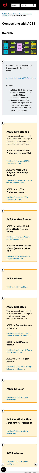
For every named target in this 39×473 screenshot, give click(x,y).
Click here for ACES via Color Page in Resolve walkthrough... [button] (19, 368)
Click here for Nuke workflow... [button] (17, 287)
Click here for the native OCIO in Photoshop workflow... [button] (18, 162)
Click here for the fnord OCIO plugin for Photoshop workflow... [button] (19, 181)
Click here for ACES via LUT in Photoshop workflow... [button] (17, 198)
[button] (34, 5)
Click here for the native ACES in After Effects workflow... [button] (18, 238)
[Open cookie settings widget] (3, 469)
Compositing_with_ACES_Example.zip (21, 78)
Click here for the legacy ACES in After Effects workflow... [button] (18, 257)
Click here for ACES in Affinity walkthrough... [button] (17, 432)
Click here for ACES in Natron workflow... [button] (17, 463)
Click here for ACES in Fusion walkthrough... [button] (17, 398)
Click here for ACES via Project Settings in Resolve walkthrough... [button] (18, 334)
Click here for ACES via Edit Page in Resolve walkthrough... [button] (19, 351)
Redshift (14, 5)
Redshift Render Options (10, 14)
